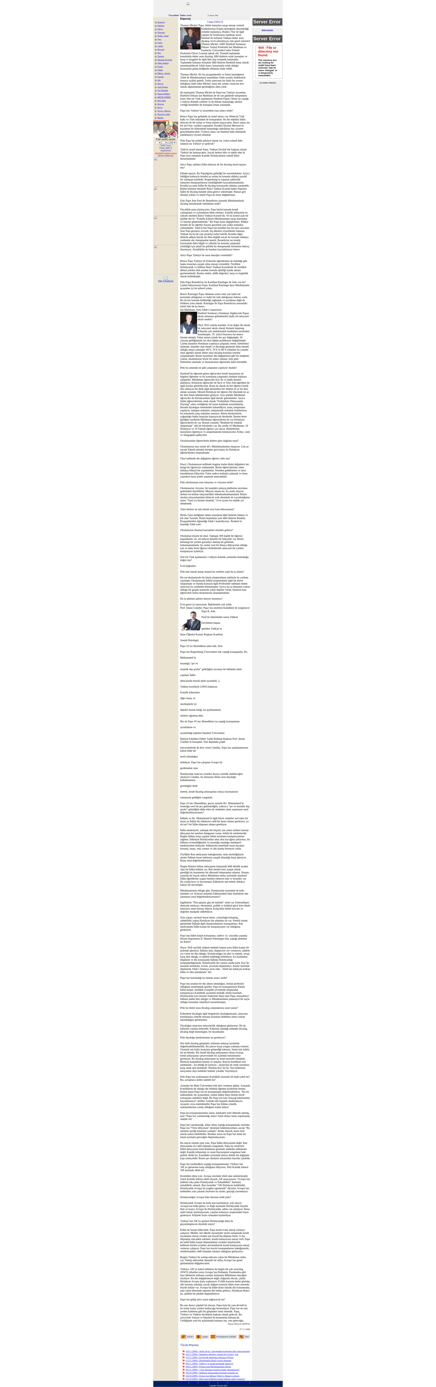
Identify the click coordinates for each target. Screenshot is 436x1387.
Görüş (160, 43)
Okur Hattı (161, 101)
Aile (159, 80)
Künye (160, 107)
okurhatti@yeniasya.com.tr (166, 153)
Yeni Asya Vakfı (163, 114)
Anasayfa (161, 22)
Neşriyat (160, 104)
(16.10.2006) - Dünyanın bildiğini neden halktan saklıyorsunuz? (215, 1379)
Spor (159, 39)
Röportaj (161, 49)
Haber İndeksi (163, 63)
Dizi (159, 53)
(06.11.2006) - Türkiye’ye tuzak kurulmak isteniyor (209, 1363)
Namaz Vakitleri (163, 94)
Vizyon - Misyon (164, 111)
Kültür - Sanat (163, 36)
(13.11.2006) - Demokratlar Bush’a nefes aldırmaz (208, 1360)
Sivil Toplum (163, 87)
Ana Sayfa (182, 1382)
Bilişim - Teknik (164, 73)
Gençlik (161, 77)
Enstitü (160, 67)
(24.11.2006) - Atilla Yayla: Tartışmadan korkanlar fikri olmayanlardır (218, 1351)
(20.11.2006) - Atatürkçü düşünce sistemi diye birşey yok (212, 1354)
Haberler (161, 26)
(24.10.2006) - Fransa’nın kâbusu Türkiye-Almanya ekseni (212, 1376)
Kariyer (161, 84)
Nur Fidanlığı (163, 90)
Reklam (160, 118)
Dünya (160, 29)
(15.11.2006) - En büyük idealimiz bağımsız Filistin (209, 1357)
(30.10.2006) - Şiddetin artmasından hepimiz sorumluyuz (212, 1372)
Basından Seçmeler (165, 60)
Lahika (160, 46)
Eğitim (160, 70)
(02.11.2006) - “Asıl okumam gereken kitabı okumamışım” (213, 1369)
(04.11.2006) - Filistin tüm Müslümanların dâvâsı (208, 1366)
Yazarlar (161, 56)
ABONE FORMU (164, 97)
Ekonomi (161, 32)
